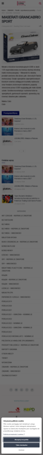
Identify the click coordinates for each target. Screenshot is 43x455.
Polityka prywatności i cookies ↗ (14, 434)
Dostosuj (21, 450)
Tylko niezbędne (21, 445)
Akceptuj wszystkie (21, 439)
